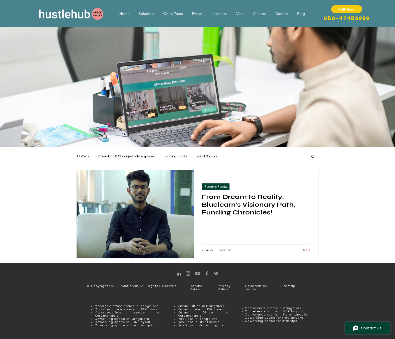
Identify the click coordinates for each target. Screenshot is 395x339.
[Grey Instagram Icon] (188, 273)
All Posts (82, 156)
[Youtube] (197, 273)
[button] (313, 156)
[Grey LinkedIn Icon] (179, 273)
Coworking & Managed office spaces (126, 156)
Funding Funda (175, 156)
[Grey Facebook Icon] (207, 273)
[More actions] (309, 179)
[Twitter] (216, 273)
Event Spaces (206, 156)
